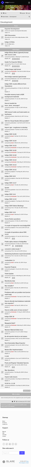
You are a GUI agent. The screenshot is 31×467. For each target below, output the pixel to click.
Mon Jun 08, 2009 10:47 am (21, 351)
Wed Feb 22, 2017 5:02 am (21, 116)
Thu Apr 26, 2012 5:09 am (21, 207)
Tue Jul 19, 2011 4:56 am (21, 251)
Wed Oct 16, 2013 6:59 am (21, 143)
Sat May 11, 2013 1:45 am (23, 167)
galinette (13, 189)
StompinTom (14, 88)
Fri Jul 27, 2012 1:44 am (20, 64)
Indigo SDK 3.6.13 (10, 165)
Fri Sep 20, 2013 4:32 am (23, 147)
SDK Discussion (10, 35)
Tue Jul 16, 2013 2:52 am (23, 157)
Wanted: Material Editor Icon (14, 330)
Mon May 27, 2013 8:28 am (23, 162)
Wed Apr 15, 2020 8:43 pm (22, 56)
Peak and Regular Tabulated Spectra (17, 363)
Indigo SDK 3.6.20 (10, 150)
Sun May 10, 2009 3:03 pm (22, 385)
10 (17, 246)
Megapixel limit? (10, 323)
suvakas (13, 338)
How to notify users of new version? (16, 310)
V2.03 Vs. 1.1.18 (10, 383)
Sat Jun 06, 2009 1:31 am (21, 365)
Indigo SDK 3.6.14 (10, 160)
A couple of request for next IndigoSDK (17, 225)
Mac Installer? (9, 286)
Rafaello (13, 358)
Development (6, 22)
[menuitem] (4, 13)
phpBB (8, 405)
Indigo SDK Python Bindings (14, 205)
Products (4, 422)
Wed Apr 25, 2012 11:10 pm (21, 214)
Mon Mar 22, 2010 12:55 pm (21, 283)
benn (12, 372)
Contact (4, 436)
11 (19, 246)
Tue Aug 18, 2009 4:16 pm (23, 318)
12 (21, 246)
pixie (12, 287)
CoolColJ (13, 275)
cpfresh (12, 332)
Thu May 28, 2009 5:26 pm (21, 372)
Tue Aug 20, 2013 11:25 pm (23, 152)
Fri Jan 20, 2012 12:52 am (22, 236)
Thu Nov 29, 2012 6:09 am (21, 185)
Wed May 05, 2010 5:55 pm (23, 275)
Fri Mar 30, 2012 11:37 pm (21, 221)
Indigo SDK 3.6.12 (10, 169)
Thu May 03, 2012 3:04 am (22, 201)
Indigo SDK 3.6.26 (10, 134)
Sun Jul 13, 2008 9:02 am (23, 78)
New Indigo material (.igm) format (15, 76)
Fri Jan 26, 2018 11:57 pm (21, 98)
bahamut (13, 243)
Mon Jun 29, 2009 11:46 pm (23, 338)
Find (22, 453)
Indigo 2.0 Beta (9, 42)
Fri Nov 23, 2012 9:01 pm (22, 243)
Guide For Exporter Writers (13, 62)
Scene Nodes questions (12, 219)
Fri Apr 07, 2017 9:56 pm (21, 107)
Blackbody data (10, 281)
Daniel (12, 98)
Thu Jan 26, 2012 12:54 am (22, 227)
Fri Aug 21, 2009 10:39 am (23, 312)
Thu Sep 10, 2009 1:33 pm (23, 296)
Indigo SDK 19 (9, 316)
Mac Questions (9, 370)
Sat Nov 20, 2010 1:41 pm (21, 262)
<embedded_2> (10, 260)
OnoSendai (13, 71)
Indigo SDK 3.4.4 (10, 194)
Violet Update (9, 273)
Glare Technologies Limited (24, 461)
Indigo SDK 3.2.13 (10, 199)
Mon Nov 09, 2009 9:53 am (21, 287)
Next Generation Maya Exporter (15, 343)
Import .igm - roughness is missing (16, 127)
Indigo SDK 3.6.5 (10, 176)
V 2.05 (7, 356)
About (3, 421)
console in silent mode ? (13, 249)
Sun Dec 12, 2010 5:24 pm (21, 256)
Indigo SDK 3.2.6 (10, 212)
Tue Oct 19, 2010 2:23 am (22, 269)
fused (12, 136)
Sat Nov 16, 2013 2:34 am (21, 136)
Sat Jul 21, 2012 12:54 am (22, 189)
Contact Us (4, 424)
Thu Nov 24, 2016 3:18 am (21, 129)
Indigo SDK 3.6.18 (10, 155)
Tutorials (4, 434)
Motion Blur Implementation (14, 349)
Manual (4, 431)
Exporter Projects (10, 267)
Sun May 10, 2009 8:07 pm (22, 379)
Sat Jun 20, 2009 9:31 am (22, 345)
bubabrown (13, 78)
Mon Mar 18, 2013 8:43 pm (22, 178)
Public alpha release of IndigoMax (16, 241)
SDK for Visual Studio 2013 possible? (17, 121)
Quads (7, 187)
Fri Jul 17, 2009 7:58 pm (21, 332)
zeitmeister (13, 123)
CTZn (12, 64)
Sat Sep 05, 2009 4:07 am (21, 305)
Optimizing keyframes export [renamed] (17, 254)
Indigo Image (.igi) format (13, 69)
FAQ (3, 433)
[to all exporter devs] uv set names (16, 336)
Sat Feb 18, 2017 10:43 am (23, 123)
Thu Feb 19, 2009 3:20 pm (23, 71)
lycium (12, 221)
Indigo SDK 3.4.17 (10, 183)
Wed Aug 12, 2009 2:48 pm (24, 325)
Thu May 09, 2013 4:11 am (22, 171)
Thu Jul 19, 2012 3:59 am (23, 196)
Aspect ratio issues (11, 377)
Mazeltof (12, 406)
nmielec (13, 56)
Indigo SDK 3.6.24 (10, 140)
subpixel (13, 171)
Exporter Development (12, 29)
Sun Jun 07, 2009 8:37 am (22, 358)
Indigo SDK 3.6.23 (10, 145)
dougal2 (13, 269)
